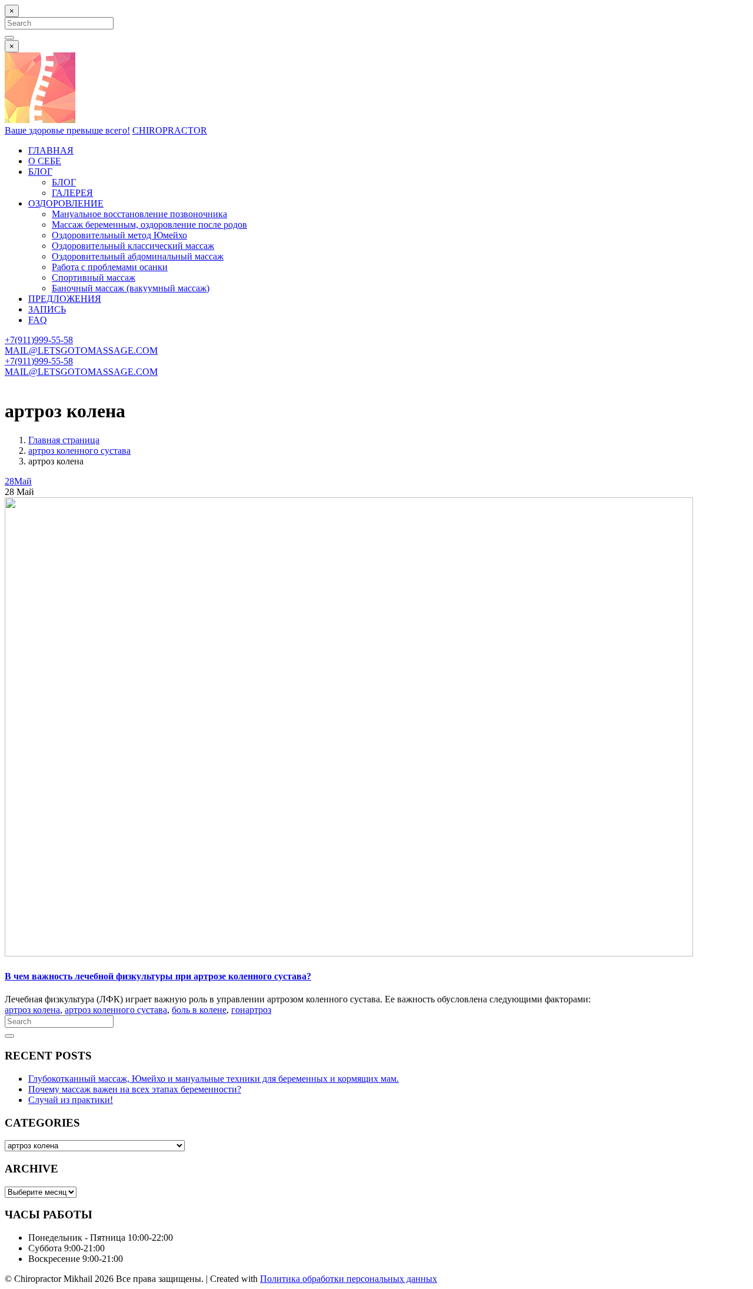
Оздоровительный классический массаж (133, 246)
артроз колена (32, 1010)
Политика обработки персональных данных (348, 1279)
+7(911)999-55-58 (39, 340)
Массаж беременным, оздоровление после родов (149, 225)
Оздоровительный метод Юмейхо (119, 235)
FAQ (37, 320)
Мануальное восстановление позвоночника (139, 214)
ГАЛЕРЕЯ (72, 193)
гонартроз (251, 1010)
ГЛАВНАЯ (51, 150)
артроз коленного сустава (79, 451)
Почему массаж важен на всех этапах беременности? (134, 1089)
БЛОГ (40, 172)
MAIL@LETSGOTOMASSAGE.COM (81, 350)
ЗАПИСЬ (47, 309)
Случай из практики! (70, 1100)
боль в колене (199, 1010)
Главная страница (63, 440)
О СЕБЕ (44, 161)
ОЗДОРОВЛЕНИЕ (66, 203)
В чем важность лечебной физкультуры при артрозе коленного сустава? (158, 976)
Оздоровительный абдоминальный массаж (138, 256)
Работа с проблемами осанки (110, 267)
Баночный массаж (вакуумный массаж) (130, 288)
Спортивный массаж (93, 278)
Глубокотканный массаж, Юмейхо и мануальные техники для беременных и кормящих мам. (213, 1079)
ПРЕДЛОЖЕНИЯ (64, 299)
